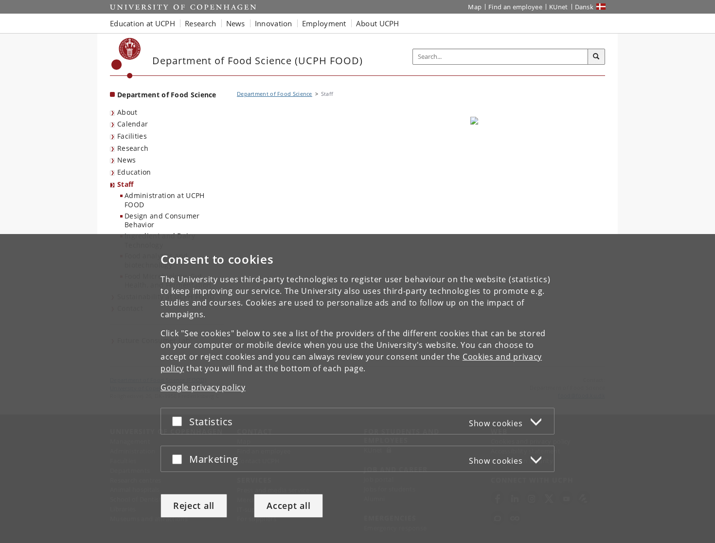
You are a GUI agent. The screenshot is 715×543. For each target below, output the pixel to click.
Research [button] (200, 23)
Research (132, 148)
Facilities (132, 136)
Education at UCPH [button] (142, 23)
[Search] (596, 57)
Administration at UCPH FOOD (165, 200)
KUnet (558, 6)
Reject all (193, 505)
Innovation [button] (273, 23)
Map (475, 6)
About (127, 112)
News (126, 159)
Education (134, 172)
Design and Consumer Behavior (162, 220)
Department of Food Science (166, 94)
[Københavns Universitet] (126, 58)
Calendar (132, 123)
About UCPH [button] (377, 23)
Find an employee (515, 6)
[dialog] (357, 388)
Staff (125, 184)
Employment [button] (324, 23)
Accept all (288, 505)
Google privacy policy (203, 387)
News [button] (235, 23)
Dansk (584, 6)
